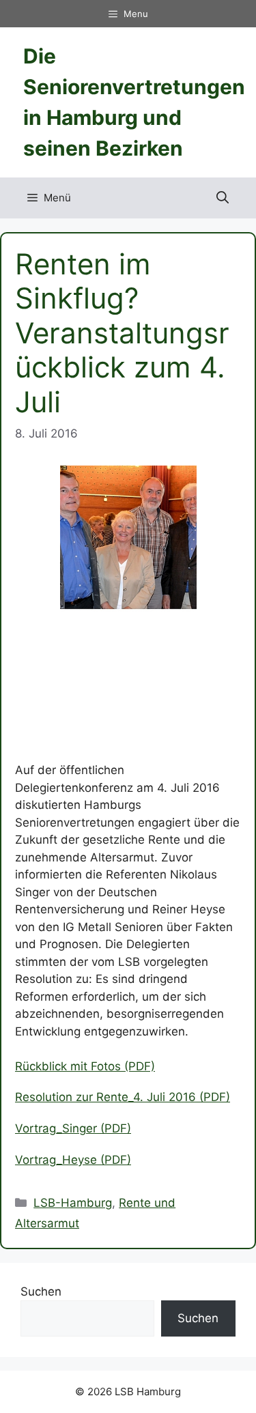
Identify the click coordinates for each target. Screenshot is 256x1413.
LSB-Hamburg (72, 1203)
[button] (222, 197)
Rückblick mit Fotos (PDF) (85, 1066)
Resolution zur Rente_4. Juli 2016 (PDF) (122, 1097)
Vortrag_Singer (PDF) (73, 1128)
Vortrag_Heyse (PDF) (73, 1160)
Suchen (40, 1291)
